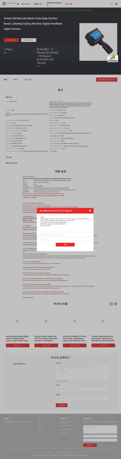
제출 (65, 244)
